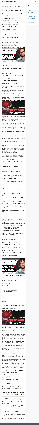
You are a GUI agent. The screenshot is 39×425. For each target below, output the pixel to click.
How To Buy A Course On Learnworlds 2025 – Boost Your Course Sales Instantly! (32, 10)
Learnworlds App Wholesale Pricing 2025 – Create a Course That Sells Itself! (32, 19)
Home (35, 1)
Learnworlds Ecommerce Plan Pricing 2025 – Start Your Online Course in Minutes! (32, 13)
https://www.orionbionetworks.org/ (9, 1)
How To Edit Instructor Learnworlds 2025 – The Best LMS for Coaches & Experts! (32, 8)
